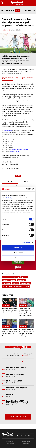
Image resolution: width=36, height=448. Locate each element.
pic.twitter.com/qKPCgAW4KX (20, 150)
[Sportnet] (16, 3)
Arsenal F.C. (10, 394)
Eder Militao (18, 286)
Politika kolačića (10, 443)
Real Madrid (6, 283)
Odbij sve (18, 258)
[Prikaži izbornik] (33, 3)
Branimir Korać (6, 30)
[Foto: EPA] (18, 43)
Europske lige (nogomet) (19, 277)
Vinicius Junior (7, 286)
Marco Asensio (25, 283)
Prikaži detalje (26, 242)
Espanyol (15, 283)
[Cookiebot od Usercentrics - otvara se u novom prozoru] (26, 189)
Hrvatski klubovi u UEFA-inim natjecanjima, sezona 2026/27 (17, 402)
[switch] (31, 224)
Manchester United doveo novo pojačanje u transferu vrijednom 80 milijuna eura (9, 310)
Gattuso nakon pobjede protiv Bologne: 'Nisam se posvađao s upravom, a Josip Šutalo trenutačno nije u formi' (26, 333)
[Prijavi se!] (2, 3)
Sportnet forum (18, 416)
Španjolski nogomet (9, 280)
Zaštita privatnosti (26, 441)
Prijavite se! (25, 356)
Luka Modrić (21, 280)
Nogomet (6, 277)
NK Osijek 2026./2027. (14, 381)
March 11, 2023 (14, 151)
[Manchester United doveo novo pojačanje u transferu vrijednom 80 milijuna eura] (9, 302)
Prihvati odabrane (18, 252)
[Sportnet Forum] (18, 347)
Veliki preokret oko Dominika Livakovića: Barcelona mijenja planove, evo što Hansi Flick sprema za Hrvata (25, 312)
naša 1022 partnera (11, 198)
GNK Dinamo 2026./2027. (15, 374)
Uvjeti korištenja (9, 441)
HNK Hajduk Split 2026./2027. (17, 367)
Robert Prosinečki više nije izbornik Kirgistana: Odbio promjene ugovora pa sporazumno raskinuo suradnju (9, 333)
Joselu (26, 286)
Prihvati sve (18, 247)
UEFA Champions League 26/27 (17, 388)
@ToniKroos (8, 130)
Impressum (26, 443)
